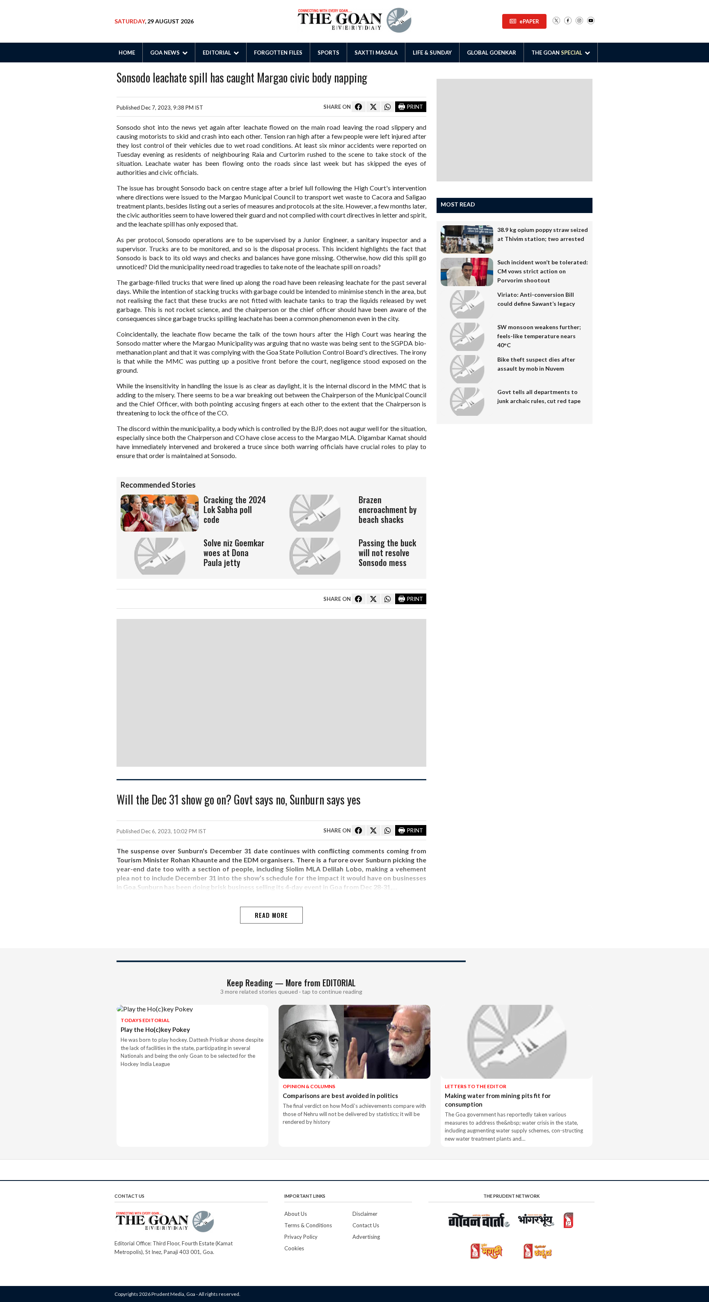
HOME (127, 52)
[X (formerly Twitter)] (556, 21)
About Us (295, 1213)
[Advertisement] (271, 692)
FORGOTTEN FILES (278, 52)
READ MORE (271, 914)
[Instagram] (579, 21)
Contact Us (365, 1225)
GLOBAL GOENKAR (491, 52)
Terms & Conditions (308, 1225)
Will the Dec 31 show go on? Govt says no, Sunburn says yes (239, 800)
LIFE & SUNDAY (432, 52)
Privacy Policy (301, 1236)
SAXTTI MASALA (376, 52)
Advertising (366, 1236)
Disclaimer (364, 1213)
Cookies (294, 1248)
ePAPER (529, 21)
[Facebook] (568, 21)
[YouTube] (591, 21)
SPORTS (328, 52)
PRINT (415, 106)
